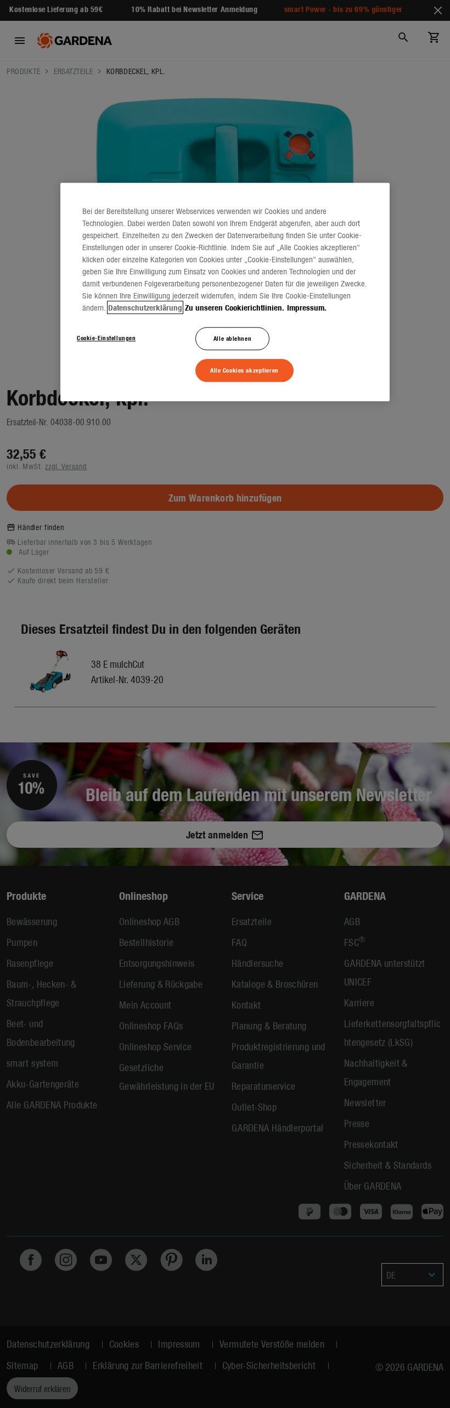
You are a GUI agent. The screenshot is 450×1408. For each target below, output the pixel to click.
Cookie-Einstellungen (106, 337)
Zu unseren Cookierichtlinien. (234, 307)
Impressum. (307, 307)
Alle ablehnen (232, 338)
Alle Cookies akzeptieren (244, 369)
